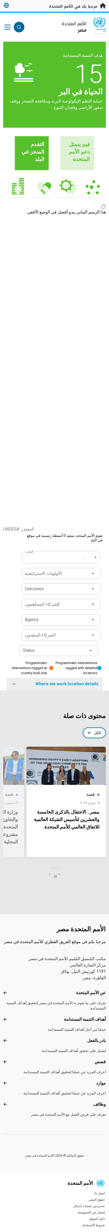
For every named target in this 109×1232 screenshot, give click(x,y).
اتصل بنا (99, 1193)
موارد (101, 1082)
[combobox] (61, 557)
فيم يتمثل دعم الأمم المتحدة (79, 151)
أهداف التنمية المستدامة (85, 1019)
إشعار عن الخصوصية (91, 1212)
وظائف (99, 1104)
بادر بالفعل (96, 1040)
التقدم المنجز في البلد (33, 151)
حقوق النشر (97, 1199)
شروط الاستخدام (93, 1225)
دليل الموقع (97, 1219)
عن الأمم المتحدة (91, 992)
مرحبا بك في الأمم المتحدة (74, 6)
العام (30, 552)
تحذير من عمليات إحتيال (89, 1206)
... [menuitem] (84, 557)
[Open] (93, 573)
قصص (100, 1061)
